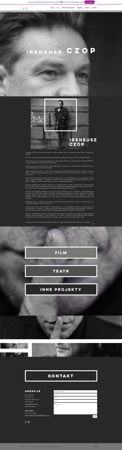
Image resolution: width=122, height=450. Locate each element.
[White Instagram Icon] (28, 422)
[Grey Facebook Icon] (23, 8)
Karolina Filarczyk (42, 446)
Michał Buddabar (56, 446)
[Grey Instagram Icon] (26, 8)
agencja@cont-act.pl (31, 404)
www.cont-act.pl (30, 406)
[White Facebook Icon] (25, 422)
